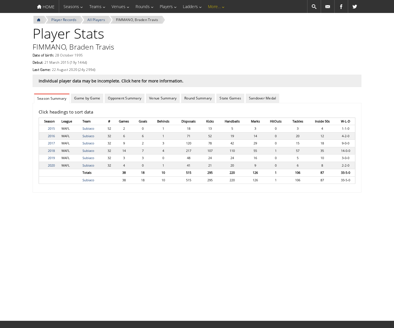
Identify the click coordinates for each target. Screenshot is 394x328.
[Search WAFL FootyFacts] (314, 6)
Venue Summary (163, 98)
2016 (51, 136)
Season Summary (51, 98)
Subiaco (88, 128)
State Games (230, 98)
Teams (95, 6)
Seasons (71, 6)
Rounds (142, 6)
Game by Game (87, 98)
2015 (51, 128)
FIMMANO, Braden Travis (137, 19)
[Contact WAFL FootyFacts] (327, 6)
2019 (51, 158)
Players (166, 6)
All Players (96, 19)
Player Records (63, 19)
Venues (118, 6)
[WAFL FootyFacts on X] (354, 6)
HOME (48, 7)
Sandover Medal (262, 98)
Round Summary (198, 98)
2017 (51, 143)
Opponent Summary (124, 98)
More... (214, 6)
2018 (51, 150)
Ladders (190, 6)
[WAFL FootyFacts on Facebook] (341, 6)
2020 (51, 165)
